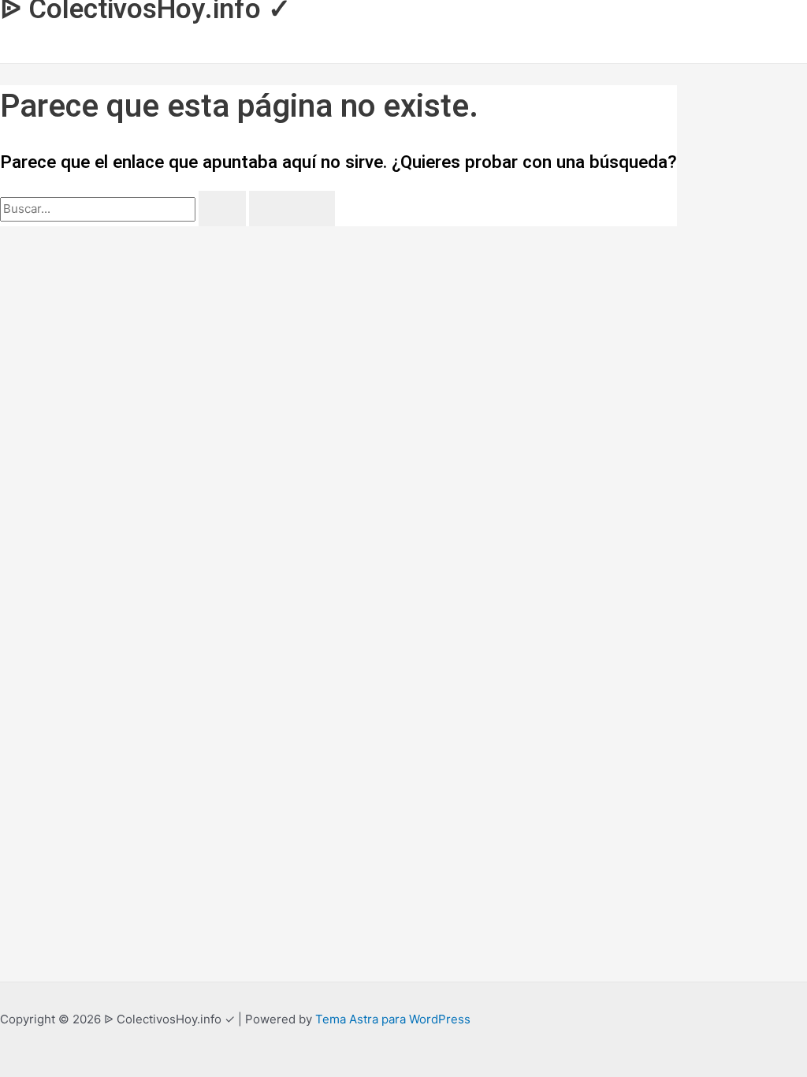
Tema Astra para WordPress (392, 1019)
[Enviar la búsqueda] (222, 208)
